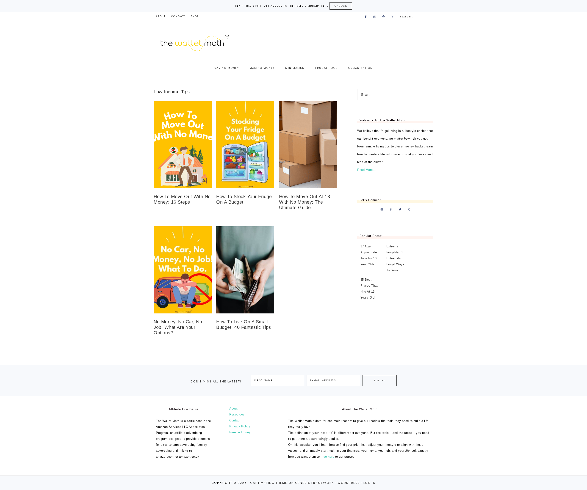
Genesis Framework (314, 483)
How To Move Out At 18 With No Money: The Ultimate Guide (304, 202)
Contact (235, 420)
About (233, 408)
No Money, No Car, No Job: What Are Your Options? (178, 327)
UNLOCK (340, 5)
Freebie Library (240, 432)
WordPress (349, 483)
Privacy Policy (239, 426)
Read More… (366, 170)
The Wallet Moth (199, 42)
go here (329, 456)
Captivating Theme (268, 483)
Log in (369, 483)
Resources (237, 414)
